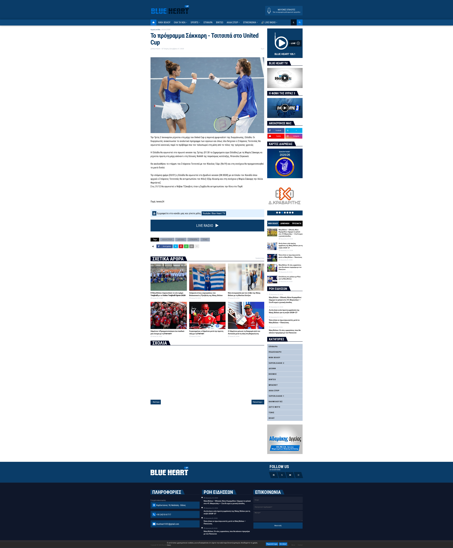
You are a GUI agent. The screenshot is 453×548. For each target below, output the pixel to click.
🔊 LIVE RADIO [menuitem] (268, 22)
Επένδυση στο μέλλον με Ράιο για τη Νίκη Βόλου (290, 278)
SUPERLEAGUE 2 (276, 363)
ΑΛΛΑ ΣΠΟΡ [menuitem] (232, 22)
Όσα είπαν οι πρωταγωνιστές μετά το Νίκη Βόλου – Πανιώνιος (290, 256)
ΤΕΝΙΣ (205, 239)
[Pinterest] (181, 246)
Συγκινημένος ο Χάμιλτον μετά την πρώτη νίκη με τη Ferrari (206, 332)
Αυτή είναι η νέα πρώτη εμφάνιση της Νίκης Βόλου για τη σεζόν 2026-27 (291, 245)
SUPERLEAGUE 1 (276, 396)
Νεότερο (156, 402)
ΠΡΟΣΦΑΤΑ (296, 223)
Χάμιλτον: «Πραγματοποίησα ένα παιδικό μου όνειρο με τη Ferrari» (167, 332)
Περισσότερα (271, 544)
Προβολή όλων (260, 258)
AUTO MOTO (274, 407)
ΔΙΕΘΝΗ (180, 239)
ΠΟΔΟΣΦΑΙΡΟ (275, 352)
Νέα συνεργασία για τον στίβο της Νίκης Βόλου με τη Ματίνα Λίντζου (244, 294)
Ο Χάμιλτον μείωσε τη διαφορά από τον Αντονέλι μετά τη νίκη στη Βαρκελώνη (244, 332)
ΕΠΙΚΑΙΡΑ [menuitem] (207, 22)
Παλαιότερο (257, 402)
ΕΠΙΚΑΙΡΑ (193, 239)
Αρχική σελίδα (155, 29)
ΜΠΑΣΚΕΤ (273, 385)
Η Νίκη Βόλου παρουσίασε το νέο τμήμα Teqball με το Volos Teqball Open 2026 (168, 294)
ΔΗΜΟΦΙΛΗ (284, 223)
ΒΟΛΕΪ (272, 418)
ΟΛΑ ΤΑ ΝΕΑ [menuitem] (179, 22)
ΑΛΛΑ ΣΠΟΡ (166, 29)
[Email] (191, 246)
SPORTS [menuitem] (194, 22)
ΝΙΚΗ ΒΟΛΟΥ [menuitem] (164, 22)
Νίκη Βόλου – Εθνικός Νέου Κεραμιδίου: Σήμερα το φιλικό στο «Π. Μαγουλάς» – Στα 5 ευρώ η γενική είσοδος (291, 233)
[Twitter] (175, 246)
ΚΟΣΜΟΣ (273, 374)
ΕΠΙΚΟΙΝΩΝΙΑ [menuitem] (249, 22)
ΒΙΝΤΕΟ (272, 379)
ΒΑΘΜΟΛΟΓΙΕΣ (276, 402)
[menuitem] (153, 22)
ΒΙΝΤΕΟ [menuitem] (219, 22)
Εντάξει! (283, 544)
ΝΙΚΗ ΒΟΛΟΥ (273, 223)
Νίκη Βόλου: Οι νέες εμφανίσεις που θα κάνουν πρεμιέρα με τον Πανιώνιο (290, 267)
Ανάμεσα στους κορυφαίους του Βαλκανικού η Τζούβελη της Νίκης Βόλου (206, 294)
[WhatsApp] (186, 246)
